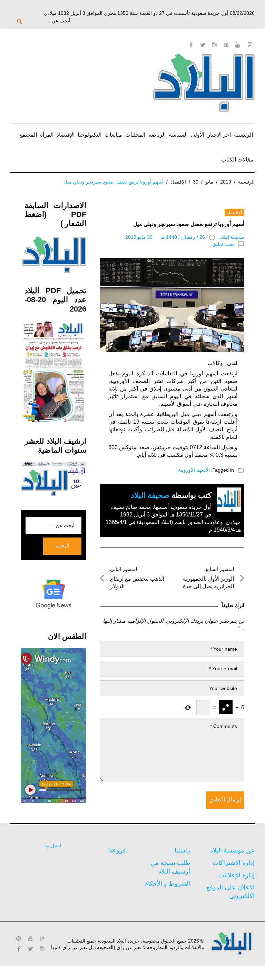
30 (195, 182)
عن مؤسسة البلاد (232, 850)
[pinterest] (226, 45)
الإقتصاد (66, 135)
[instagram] (214, 45)
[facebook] (191, 45)
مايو (209, 182)
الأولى (197, 135)
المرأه (46, 135)
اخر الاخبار (219, 135)
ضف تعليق (223, 244)
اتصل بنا (53, 845)
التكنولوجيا (89, 135)
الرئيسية (243, 135)
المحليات (135, 135)
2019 (225, 182)
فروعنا (117, 850)
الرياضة (157, 135)
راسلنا (182, 850)
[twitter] (202, 45)
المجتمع (28, 135)
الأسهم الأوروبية (194, 470)
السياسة (178, 135)
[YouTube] (238, 45)
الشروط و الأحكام (167, 883)
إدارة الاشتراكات (234, 862)
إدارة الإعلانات (236, 875)
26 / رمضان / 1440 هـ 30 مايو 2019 (165, 237)
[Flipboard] (249, 45)
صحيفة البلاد (232, 237)
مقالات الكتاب (237, 159)
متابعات (113, 135)
